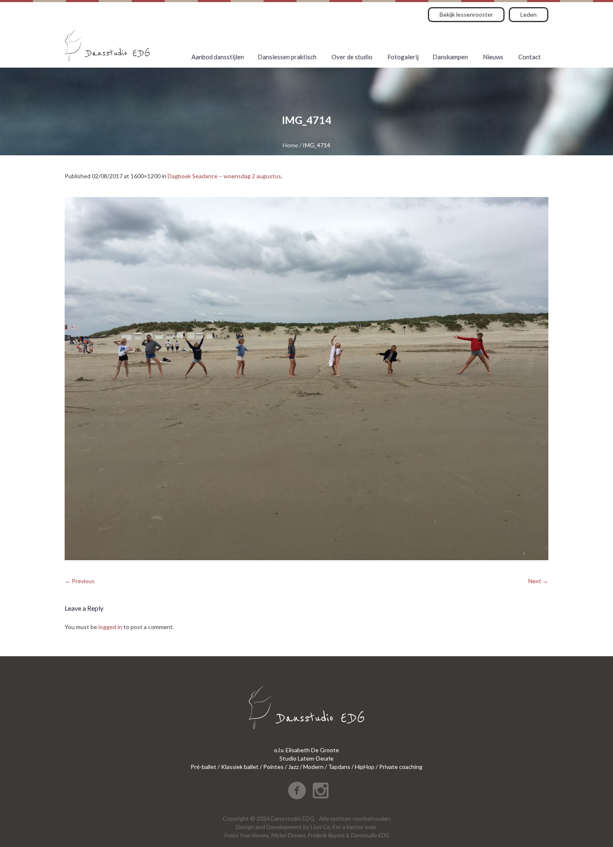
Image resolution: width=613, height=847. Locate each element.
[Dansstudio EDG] (107, 45)
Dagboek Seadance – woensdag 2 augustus (224, 176)
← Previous (80, 580)
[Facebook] (297, 790)
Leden (528, 14)
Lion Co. (321, 826)
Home (290, 145)
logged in (110, 626)
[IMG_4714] (306, 378)
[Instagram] (321, 790)
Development (284, 826)
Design (245, 826)
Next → (538, 580)
